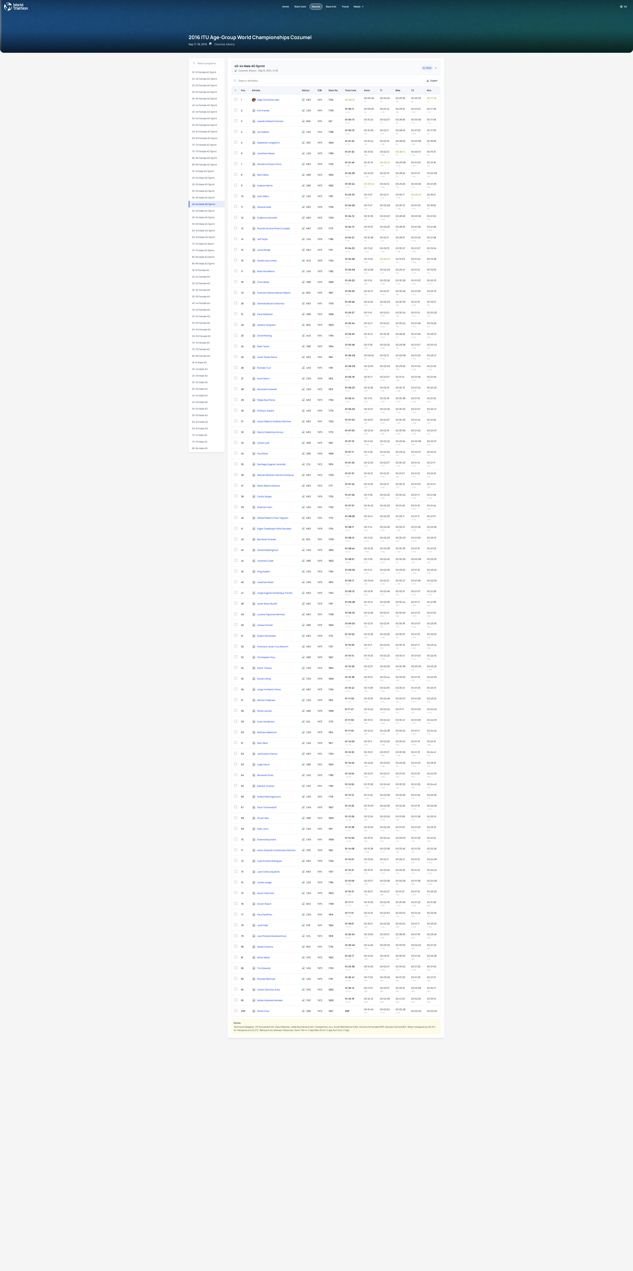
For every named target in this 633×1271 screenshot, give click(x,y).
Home (285, 6)
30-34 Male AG (200, 382)
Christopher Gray (266, 657)
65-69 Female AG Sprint (204, 138)
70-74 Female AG (201, 342)
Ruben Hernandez (266, 635)
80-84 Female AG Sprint (204, 157)
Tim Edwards (264, 968)
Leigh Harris (263, 764)
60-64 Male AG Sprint (203, 230)
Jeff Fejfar (262, 239)
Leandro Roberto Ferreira (270, 121)
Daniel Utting (264, 678)
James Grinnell (264, 625)
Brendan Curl (264, 367)
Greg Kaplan (263, 571)
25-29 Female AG (201, 283)
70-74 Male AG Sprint (203, 243)
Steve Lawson (264, 710)
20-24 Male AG (200, 369)
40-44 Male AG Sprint (203, 204)
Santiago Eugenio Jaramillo (271, 464)
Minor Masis (263, 957)
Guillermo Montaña (267, 217)
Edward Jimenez (265, 785)
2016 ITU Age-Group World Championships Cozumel (250, 37)
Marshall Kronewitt (267, 389)
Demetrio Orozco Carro (269, 164)
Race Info (331, 6)
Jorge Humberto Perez (269, 689)
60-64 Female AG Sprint (204, 131)
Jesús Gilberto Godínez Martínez (274, 421)
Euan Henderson (265, 721)
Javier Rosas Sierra (267, 357)
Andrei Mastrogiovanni (269, 796)
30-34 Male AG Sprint (203, 190)
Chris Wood (263, 282)
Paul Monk (262, 453)
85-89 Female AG (201, 355)
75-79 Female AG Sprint (204, 151)
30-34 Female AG (201, 289)
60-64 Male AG (200, 421)
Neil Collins (263, 174)
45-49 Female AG (201, 309)
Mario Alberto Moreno (268, 485)
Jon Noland (263, 131)
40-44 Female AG (201, 303)
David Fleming (264, 335)
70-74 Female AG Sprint (204, 144)
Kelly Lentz (263, 828)
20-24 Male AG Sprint (203, 177)
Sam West (262, 743)
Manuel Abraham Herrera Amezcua (275, 475)
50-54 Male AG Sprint (203, 217)
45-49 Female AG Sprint (204, 111)
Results (316, 6)
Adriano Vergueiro (266, 324)
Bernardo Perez (265, 775)
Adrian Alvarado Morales (270, 1000)
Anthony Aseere (265, 410)
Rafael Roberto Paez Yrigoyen (272, 517)
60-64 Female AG (201, 329)
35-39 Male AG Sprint (203, 197)
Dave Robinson (265, 314)
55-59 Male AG (200, 415)
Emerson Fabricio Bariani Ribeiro (274, 292)
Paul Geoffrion (264, 914)
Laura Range (263, 249)
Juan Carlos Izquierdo (268, 871)
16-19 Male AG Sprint (203, 171)
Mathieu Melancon (267, 732)
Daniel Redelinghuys (267, 550)
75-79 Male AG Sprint (203, 250)
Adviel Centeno (265, 946)
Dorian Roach (264, 903)
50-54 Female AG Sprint (204, 118)
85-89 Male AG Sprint (203, 263)
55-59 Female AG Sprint (204, 125)
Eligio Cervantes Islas (268, 99)
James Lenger (264, 882)
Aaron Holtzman (265, 893)
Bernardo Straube (266, 539)
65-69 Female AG (201, 336)
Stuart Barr (263, 818)
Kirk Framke (263, 110)
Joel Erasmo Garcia (267, 753)
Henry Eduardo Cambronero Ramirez (276, 850)
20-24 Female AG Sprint (204, 78)
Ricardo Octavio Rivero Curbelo (273, 228)
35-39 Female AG (201, 296)
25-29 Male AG (200, 375)
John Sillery (263, 196)
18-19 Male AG (199, 362)
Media (357, 6)
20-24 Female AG (201, 276)
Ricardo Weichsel (266, 978)
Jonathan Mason (266, 153)
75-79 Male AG (199, 441)
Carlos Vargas (264, 496)
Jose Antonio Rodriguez (269, 860)
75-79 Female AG (201, 349)
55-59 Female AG (201, 322)
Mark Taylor (263, 346)
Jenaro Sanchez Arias (268, 989)
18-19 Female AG (200, 270)
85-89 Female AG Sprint (204, 164)
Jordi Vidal (262, 925)
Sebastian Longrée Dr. (268, 142)
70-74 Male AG (199, 435)
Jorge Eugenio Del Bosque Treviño (274, 592)
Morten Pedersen (266, 700)
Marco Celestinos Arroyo (270, 432)
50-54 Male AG (200, 408)
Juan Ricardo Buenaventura (271, 935)
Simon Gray (263, 1011)
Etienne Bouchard (266, 839)
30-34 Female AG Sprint (204, 92)
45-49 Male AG (200, 402)
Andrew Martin (265, 185)
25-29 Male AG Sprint (203, 184)
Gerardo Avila (264, 206)
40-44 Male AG (200, 395)
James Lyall (263, 442)
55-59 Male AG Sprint (203, 223)
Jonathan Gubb (265, 560)
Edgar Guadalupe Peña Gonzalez (274, 528)
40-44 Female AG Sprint (204, 105)
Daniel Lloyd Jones (267, 260)
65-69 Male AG (200, 428)
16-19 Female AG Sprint (204, 72)
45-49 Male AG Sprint (203, 210)
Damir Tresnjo (264, 667)
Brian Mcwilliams (266, 271)
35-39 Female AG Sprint (204, 98)
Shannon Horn (264, 507)
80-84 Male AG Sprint (203, 256)
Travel (345, 6)
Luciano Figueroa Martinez (271, 614)
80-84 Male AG (200, 448)
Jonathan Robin (265, 582)
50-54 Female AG (201, 316)
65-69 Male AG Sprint (203, 237)
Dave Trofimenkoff (267, 807)
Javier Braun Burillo (267, 603)
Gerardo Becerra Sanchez (270, 303)
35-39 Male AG (200, 388)
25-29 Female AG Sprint (204, 85)
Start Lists (300, 6)
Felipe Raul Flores (266, 399)
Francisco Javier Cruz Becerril (272, 646)
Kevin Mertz (263, 378)
